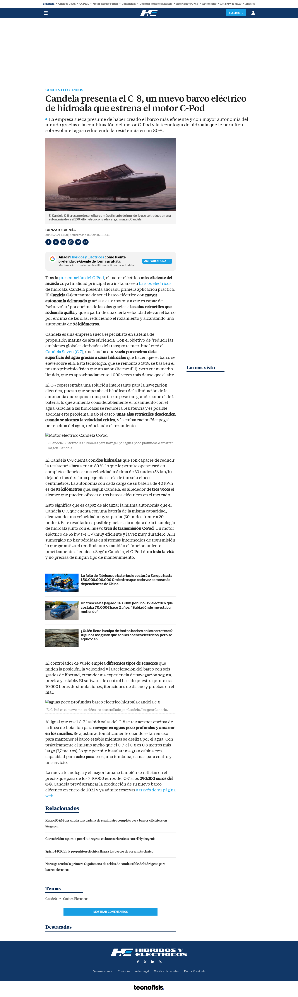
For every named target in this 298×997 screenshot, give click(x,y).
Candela (51, 899)
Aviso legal (142, 971)
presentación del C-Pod (81, 277)
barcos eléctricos (155, 283)
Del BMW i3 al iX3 (230, 3)
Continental (129, 3)
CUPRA (84, 3)
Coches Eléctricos (64, 90)
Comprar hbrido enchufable (156, 3)
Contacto (124, 971)
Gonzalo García (60, 230)
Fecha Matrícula (195, 971)
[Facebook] (48, 242)
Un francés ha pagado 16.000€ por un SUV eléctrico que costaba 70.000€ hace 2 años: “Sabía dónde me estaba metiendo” (127, 607)
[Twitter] (56, 242)
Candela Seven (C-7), (64, 351)
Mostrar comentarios (110, 911)
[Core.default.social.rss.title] (160, 962)
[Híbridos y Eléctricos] (149, 952)
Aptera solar (209, 3)
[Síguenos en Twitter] (145, 962)
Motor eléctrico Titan (105, 3)
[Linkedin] (63, 242)
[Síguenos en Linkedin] (152, 962)
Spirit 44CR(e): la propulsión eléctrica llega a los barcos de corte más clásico (99, 851)
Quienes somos (103, 971)
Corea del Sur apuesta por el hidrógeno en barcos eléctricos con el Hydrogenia (100, 838)
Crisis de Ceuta (66, 3)
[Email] (85, 242)
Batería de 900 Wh (187, 3)
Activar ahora (155, 261)
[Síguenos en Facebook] (138, 962)
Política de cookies (166, 971)
